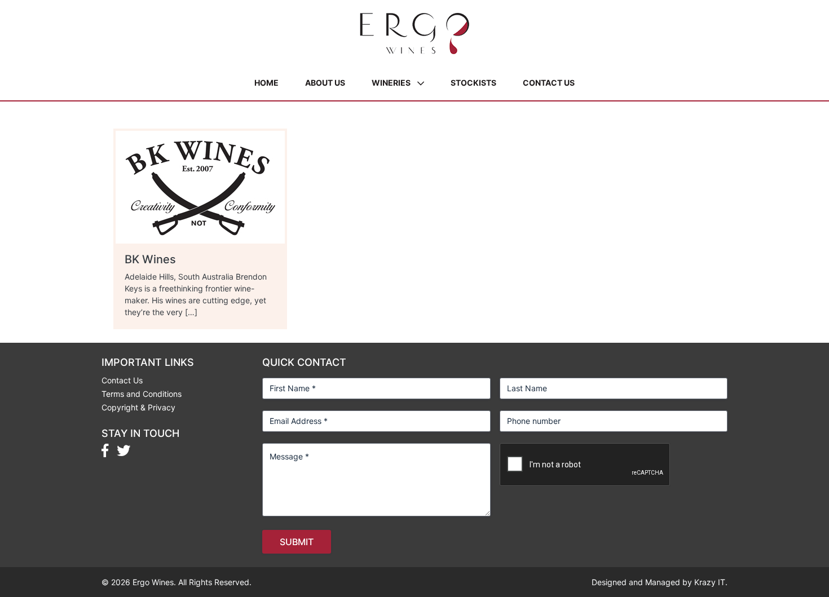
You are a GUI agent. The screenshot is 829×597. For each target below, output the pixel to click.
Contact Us (549, 82)
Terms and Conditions (142, 394)
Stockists (473, 82)
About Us (325, 82)
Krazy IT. (710, 582)
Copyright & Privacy (138, 407)
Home (266, 82)
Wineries (391, 82)
